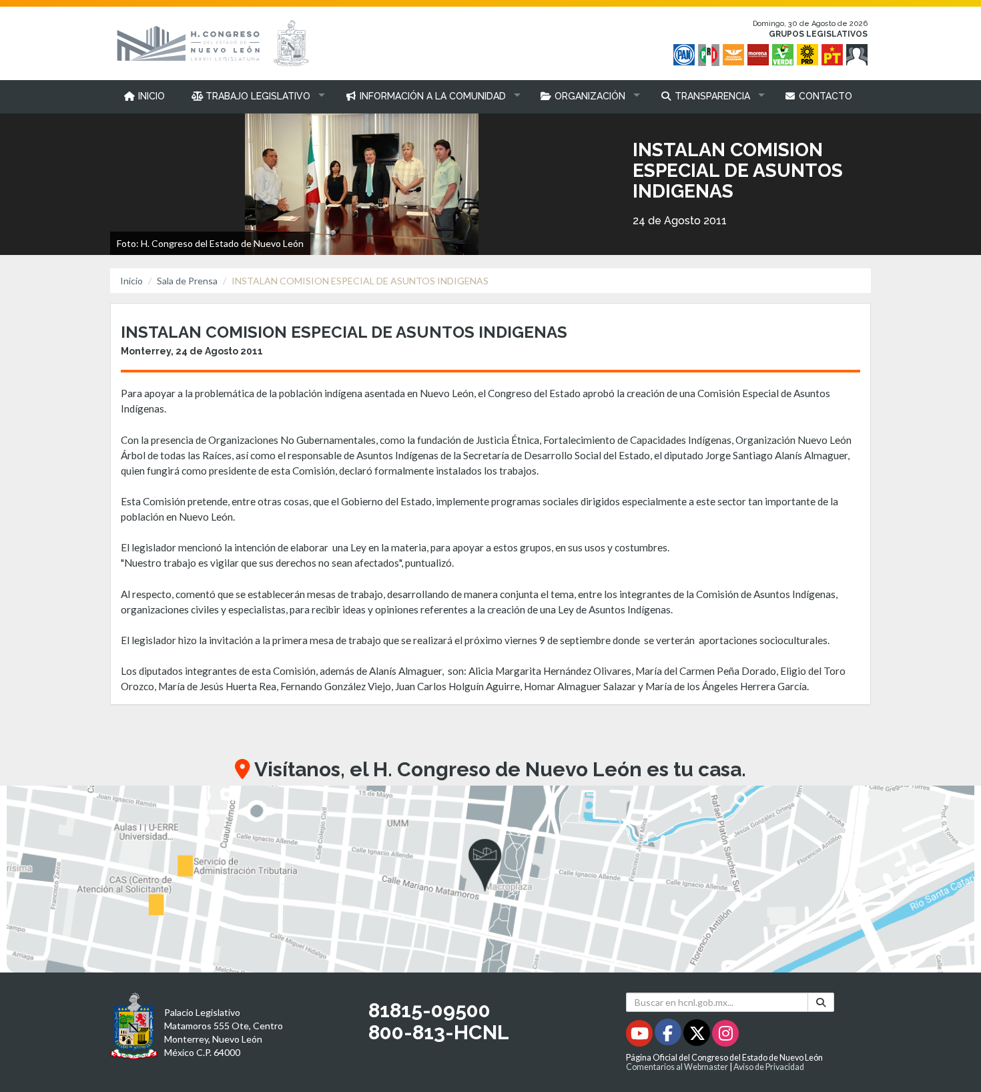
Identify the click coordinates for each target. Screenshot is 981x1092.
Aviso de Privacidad (768, 1067)
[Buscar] (820, 1002)
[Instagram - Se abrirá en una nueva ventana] (725, 1035)
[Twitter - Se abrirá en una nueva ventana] (697, 1035)
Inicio (131, 280)
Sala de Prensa (187, 280)
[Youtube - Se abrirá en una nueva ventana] (640, 1035)
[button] (255, 96)
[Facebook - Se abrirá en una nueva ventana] (669, 1035)
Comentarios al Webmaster (677, 1067)
